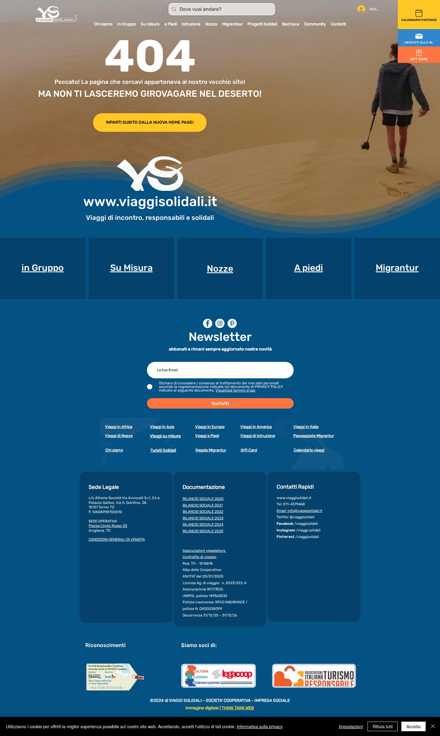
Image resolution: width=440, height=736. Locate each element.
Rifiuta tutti (383, 726)
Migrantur (397, 267)
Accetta (413, 726)
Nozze (220, 268)
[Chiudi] (432, 726)
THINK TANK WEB (237, 708)
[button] (419, 38)
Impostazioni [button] (351, 726)
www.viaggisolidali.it (150, 201)
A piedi (308, 267)
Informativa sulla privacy (260, 726)
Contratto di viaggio (199, 557)
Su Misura (131, 267)
